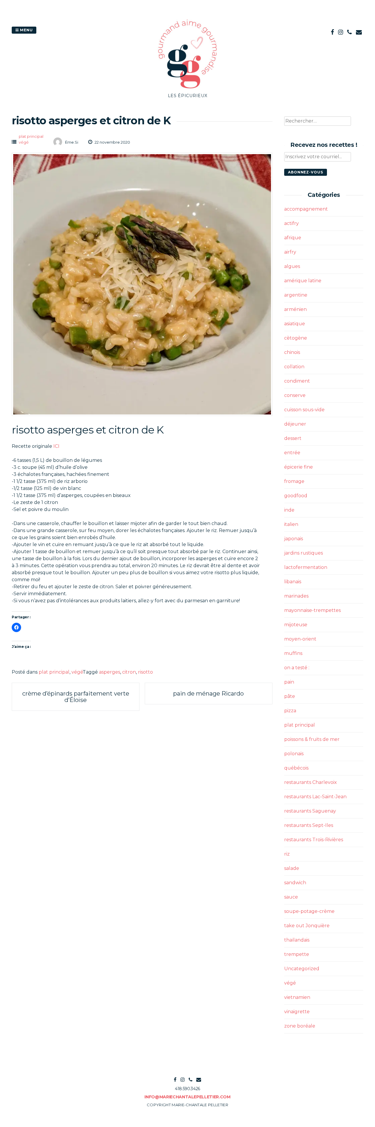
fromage (294, 481)
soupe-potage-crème (309, 911)
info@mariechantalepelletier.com (187, 1097)
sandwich (295, 882)
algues (292, 266)
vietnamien (297, 997)
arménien (295, 309)
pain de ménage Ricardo (208, 693)
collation (294, 366)
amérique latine (302, 280)
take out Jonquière (307, 925)
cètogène (295, 338)
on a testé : (296, 667)
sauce (291, 897)
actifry (291, 223)
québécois (296, 768)
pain (289, 682)
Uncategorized (301, 968)
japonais (293, 538)
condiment (297, 381)
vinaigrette (297, 1011)
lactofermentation (305, 567)
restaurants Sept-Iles (308, 825)
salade (291, 868)
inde (289, 510)
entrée (292, 452)
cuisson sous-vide (304, 409)
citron (129, 672)
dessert (292, 438)
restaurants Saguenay (310, 811)
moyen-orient (300, 639)
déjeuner (295, 424)
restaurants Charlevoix (310, 782)
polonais (294, 753)
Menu (26, 30)
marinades (296, 596)
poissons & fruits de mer (312, 739)
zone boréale (299, 1026)
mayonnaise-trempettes (312, 610)
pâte (289, 696)
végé (24, 142)
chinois (292, 352)
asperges (109, 672)
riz (287, 854)
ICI (56, 446)
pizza (290, 710)
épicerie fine (298, 467)
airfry (290, 252)
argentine (295, 295)
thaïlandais (296, 940)
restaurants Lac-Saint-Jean (315, 796)
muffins (293, 653)
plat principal (31, 136)
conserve (295, 395)
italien (291, 524)
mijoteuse (295, 624)
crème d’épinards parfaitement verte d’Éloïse (75, 696)
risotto (145, 672)
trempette (296, 954)
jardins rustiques (303, 553)
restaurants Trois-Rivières (313, 839)
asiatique (294, 323)
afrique (292, 237)
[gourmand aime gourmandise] (187, 89)
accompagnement (306, 209)
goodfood (295, 495)
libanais (292, 581)
